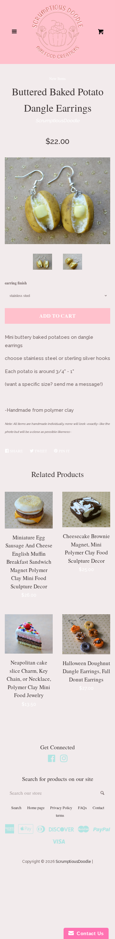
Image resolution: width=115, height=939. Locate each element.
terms (60, 815)
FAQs (82, 807)
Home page (35, 807)
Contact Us (89, 933)
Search (16, 807)
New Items (57, 78)
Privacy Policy (61, 807)
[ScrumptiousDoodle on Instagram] (64, 760)
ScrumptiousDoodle (57, 120)
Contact (98, 807)
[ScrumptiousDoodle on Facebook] (52, 760)
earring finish (16, 283)
